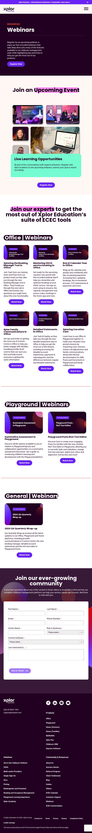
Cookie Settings (9, 823)
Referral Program (53, 771)
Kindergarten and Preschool (15, 789)
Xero (5, 780)
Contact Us (38, 818)
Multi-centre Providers (13, 771)
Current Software (16, 638)
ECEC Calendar (52, 793)
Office (48, 719)
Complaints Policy (76, 818)
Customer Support (53, 797)
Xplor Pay (50, 740)
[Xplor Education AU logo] (9, 9)
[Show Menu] (86, 9)
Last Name (52, 609)
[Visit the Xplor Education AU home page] (9, 700)
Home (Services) (53, 727)
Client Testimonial (53, 776)
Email (11, 618)
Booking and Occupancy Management (19, 793)
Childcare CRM (52, 744)
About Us (49, 763)
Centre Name (14, 628)
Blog (48, 780)
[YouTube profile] (68, 703)
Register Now (16, 64)
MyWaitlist (50, 736)
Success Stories (52, 767)
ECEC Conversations (54, 806)
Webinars (50, 801)
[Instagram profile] (61, 703)
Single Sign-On (10, 776)
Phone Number (54, 618)
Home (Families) (52, 731)
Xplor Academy (10, 801)
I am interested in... (17, 647)
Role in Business (55, 628)
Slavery (64, 818)
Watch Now (16, 302)
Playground (50, 723)
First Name (13, 609)
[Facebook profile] (48, 703)
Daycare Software (53, 748)
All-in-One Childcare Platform (15, 763)
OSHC (6, 767)
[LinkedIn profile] (55, 703)
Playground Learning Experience (17, 797)
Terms (47, 818)
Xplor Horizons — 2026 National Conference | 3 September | (44, 2)
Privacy (55, 818)
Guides (49, 784)
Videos (48, 789)
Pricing (6, 784)
